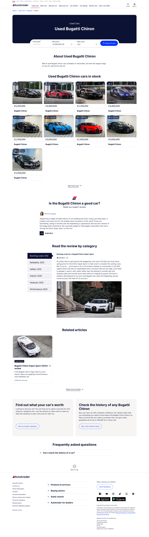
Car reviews (74, 6)
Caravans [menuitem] (36, 1)
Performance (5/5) (38, 289)
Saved (128, 6)
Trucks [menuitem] (42, 1)
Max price (81, 42)
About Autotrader (18, 489)
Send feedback (105, 487)
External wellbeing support (21, 506)
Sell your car (53, 6)
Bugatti (29, 10)
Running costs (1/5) (39, 256)
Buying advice (58, 490)
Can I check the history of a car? (59, 453)
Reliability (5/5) (37, 262)
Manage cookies (17, 510)
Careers (15, 491)
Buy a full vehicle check (90, 426)
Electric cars (93, 6)
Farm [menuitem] (46, 1)
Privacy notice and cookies (21, 497)
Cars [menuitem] (13, 1)
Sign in (134, 6)
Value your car (63, 6)
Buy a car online (104, 6)
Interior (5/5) (36, 276)
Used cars (35, 6)
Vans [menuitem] (17, 1)
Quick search (57, 496)
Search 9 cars (110, 43)
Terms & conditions (18, 500)
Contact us (16, 486)
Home (14, 10)
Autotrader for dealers (62, 502)
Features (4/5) (36, 282)
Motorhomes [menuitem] (28, 1)
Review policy (17, 503)
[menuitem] (35, 6)
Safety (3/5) (35, 269)
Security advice (17, 483)
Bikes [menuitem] (22, 1)
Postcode (36, 42)
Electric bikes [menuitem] (57, 1)
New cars (43, 6)
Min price (55, 42)
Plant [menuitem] (50, 1)
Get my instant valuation (27, 426)
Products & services (60, 485)
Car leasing (83, 6)
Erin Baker (53, 213)
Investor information (19, 494)
